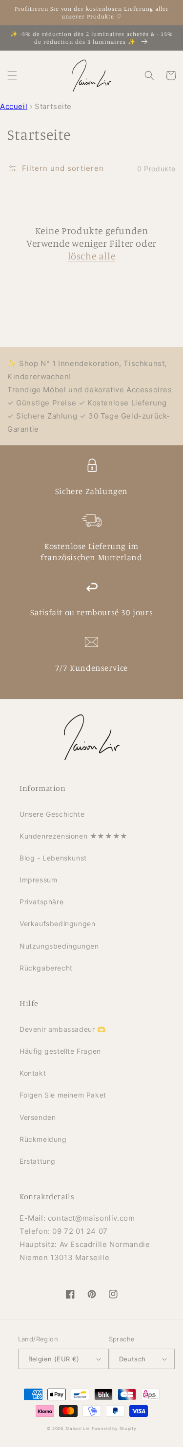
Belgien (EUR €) (54, 1359)
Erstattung (38, 1161)
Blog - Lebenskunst (53, 858)
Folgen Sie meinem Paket (63, 1095)
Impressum (38, 880)
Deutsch (132, 1359)
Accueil (13, 106)
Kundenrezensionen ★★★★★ (74, 836)
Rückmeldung (43, 1139)
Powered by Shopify (114, 1428)
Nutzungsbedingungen (59, 946)
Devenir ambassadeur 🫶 (63, 1029)
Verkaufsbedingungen (57, 923)
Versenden (38, 1117)
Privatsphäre (41, 902)
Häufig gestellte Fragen (60, 1051)
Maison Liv (78, 1428)
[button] (12, 75)
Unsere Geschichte (52, 814)
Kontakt (33, 1073)
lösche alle (92, 256)
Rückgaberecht (46, 968)
